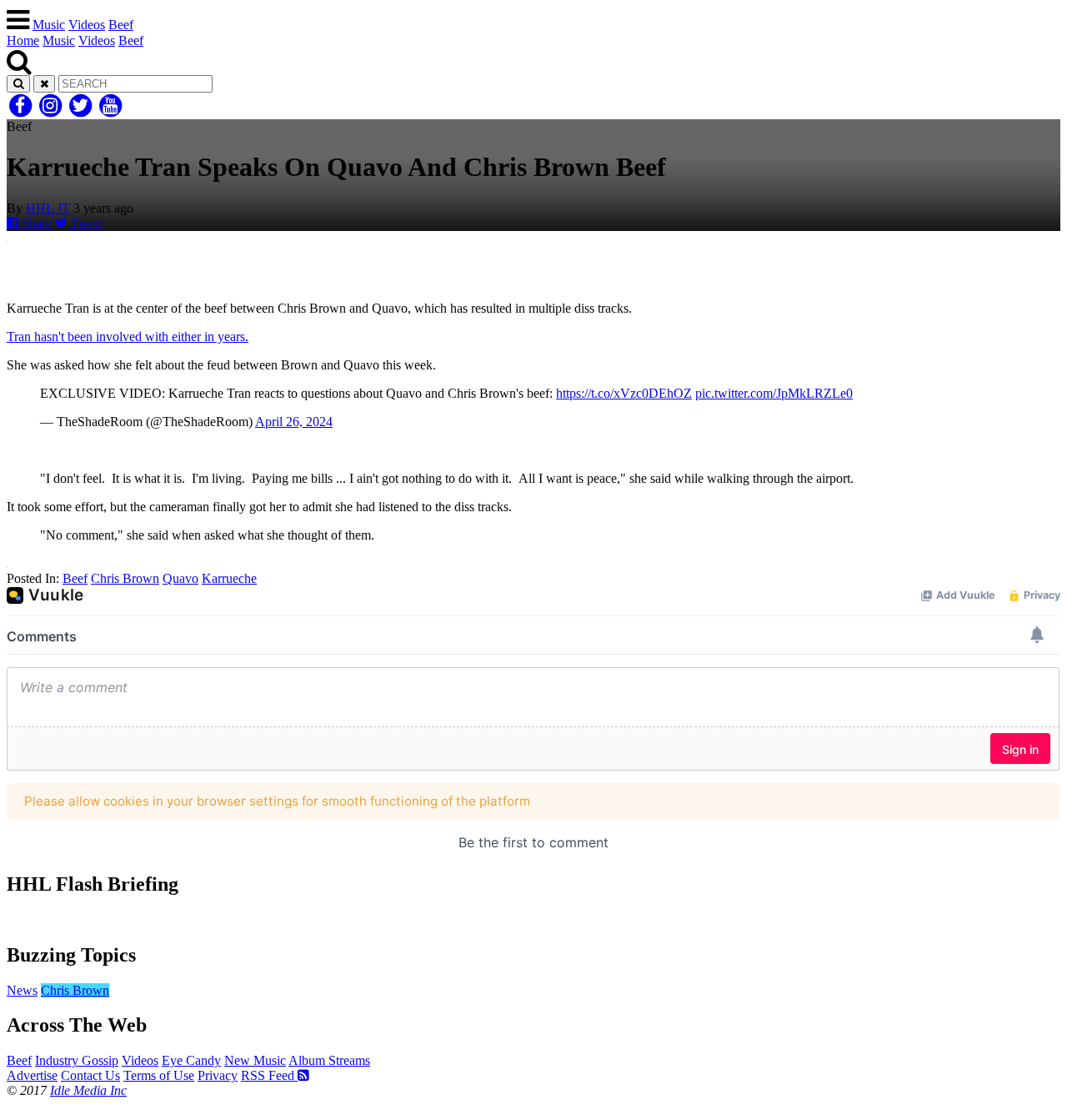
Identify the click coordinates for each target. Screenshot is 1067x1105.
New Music (255, 1060)
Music (49, 25)
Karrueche (229, 578)
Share (35, 223)
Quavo (180, 578)
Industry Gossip (76, 1060)
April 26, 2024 (294, 421)
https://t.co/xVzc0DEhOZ (624, 393)
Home (23, 40)
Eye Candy (191, 1060)
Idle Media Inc (88, 1090)
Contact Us (90, 1075)
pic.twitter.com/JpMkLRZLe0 (774, 393)
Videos (86, 25)
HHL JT (48, 208)
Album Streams (329, 1060)
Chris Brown (125, 578)
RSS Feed (269, 1075)
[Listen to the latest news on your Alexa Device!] (533, 919)
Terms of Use (158, 1075)
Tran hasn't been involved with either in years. (127, 336)
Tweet (85, 223)
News (22, 990)
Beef (120, 25)
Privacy (218, 1075)
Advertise (32, 1075)
